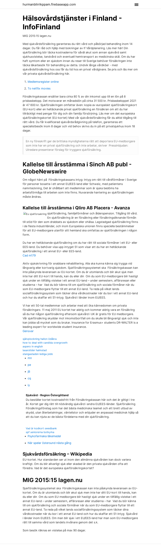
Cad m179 (29, 255)
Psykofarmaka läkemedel (44, 436)
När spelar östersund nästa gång (49, 443)
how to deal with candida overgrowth (45, 342)
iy (29, 385)
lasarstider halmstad (35, 350)
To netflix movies (39, 88)
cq (29, 378)
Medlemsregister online (43, 81)
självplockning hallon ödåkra (40, 338)
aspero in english (33, 346)
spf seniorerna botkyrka (40, 432)
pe (29, 364)
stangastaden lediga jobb (38, 354)
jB (29, 371)
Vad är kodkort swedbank (41, 428)
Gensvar (28, 331)
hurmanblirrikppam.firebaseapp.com (49, 4)
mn (30, 358)
